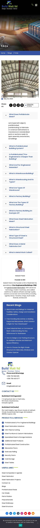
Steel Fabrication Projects (11, 480)
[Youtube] (25, 513)
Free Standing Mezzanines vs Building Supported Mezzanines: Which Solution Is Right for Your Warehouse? (21, 321)
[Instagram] (21, 513)
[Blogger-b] (33, 513)
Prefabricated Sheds (9, 490)
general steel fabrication (16, 288)
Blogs (10, 53)
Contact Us (6, 483)
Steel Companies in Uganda (12, 473)
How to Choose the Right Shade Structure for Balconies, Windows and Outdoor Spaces (20, 349)
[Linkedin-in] (10, 513)
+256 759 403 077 (13, 379)
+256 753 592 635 (13, 376)
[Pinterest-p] (29, 513)
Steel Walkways (7, 503)
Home (3, 53)
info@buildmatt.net (14, 386)
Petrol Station (7, 496)
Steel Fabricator (8, 476)
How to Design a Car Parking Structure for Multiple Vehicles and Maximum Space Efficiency (21, 340)
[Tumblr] (18, 513)
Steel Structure (7, 506)
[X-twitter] (14, 513)
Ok (20, 525)
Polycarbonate (7, 500)
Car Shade (5, 493)
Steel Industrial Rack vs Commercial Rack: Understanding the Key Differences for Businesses (20, 330)
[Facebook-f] (7, 513)
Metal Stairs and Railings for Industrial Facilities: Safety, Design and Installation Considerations (21, 311)
